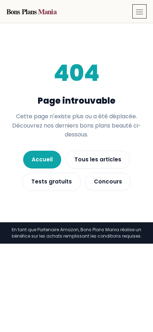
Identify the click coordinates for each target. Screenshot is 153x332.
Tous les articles (97, 159)
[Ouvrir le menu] (139, 11)
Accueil (42, 159)
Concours (108, 181)
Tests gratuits (51, 181)
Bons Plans (31, 11)
